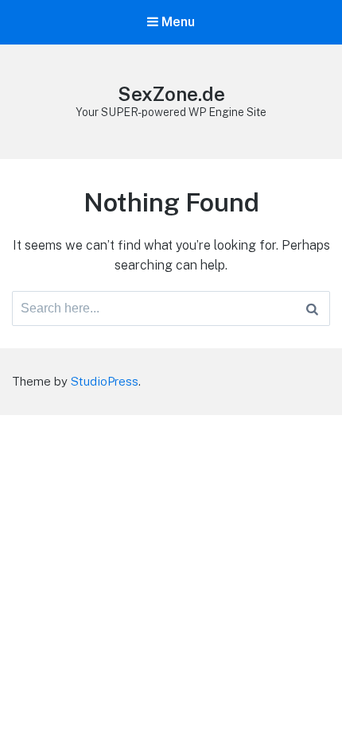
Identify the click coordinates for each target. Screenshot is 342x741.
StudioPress (104, 381)
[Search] (312, 308)
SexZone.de (171, 94)
